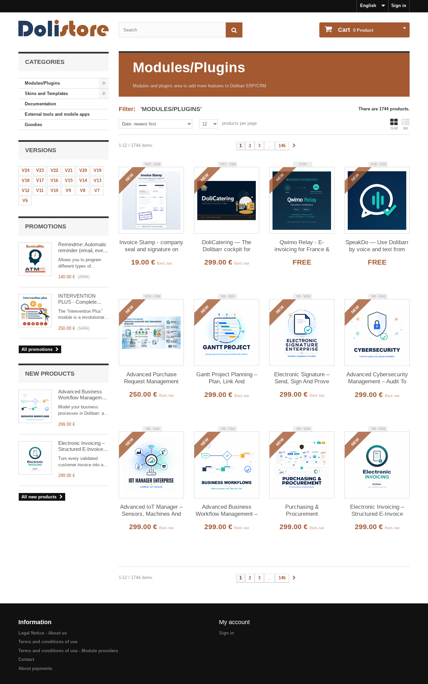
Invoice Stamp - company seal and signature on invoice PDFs (151, 246)
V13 (97, 180)
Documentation (40, 103)
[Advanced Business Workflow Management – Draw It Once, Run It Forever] (35, 406)
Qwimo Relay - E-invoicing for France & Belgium (302, 246)
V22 (54, 170)
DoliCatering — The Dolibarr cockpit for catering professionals (226, 246)
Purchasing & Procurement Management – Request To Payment (301, 511)
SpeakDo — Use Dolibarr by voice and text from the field (377, 246)
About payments (35, 668)
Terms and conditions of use (48, 641)
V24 (25, 170)
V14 (83, 180)
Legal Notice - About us (42, 633)
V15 (69, 180)
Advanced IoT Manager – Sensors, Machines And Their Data (151, 511)
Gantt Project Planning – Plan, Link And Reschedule (226, 378)
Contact (26, 659)
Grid (394, 128)
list (406, 128)
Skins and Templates (46, 93)
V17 (40, 180)
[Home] (63, 28)
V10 (54, 190)
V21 (69, 170)
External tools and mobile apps (57, 114)
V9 (68, 190)
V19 (97, 170)
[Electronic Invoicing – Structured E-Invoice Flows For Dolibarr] (35, 458)
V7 (97, 190)
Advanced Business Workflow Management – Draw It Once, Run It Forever (83, 395)
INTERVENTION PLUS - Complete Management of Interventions (77, 299)
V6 (25, 200)
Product (355, 29)
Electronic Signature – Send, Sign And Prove (301, 378)
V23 (40, 170)
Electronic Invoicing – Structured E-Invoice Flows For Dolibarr (81, 446)
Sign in (398, 5)
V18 (25, 180)
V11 (39, 190)
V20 (83, 170)
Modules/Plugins (42, 83)
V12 (25, 190)
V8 (82, 190)
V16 (54, 180)
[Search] (234, 29)
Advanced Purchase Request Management (151, 378)
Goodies (33, 124)
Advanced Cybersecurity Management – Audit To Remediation (377, 378)
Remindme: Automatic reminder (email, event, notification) (83, 247)
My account (234, 622)
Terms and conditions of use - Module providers (68, 650)
